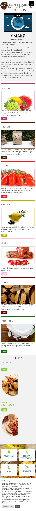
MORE (4, 370)
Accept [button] (17, 506)
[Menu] (31, 3)
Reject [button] (12, 506)
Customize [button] (5, 506)
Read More (5, 503)
